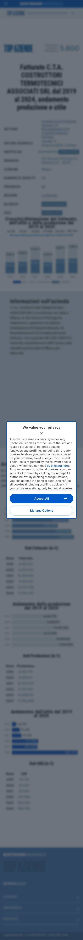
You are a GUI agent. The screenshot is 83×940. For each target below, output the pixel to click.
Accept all (41, 498)
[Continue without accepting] (41, 433)
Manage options (41, 510)
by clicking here (58, 465)
